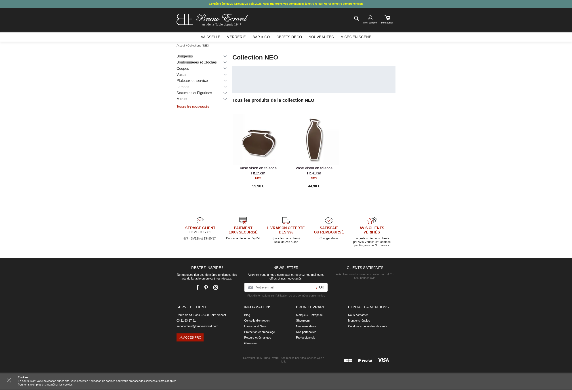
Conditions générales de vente (367, 326)
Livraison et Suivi (255, 326)
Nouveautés (321, 37)
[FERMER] (8, 380)
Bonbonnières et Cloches (197, 62)
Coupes (183, 68)
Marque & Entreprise (309, 315)
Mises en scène (356, 37)
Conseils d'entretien (256, 320)
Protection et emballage (259, 332)
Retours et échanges (257, 337)
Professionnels (305, 337)
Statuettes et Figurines (194, 93)
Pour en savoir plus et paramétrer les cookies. (45, 384)
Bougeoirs (185, 56)
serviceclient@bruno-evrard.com (197, 326)
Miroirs (182, 99)
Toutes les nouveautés (193, 106)
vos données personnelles (309, 295)
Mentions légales (359, 320)
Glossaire (250, 343)
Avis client (361, 274)
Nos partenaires (306, 332)
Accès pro (192, 337)
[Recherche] (356, 18)
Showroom (303, 320)
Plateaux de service (192, 81)
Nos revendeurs (306, 326)
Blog (247, 315)
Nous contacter (358, 315)
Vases (181, 74)
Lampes (183, 87)
